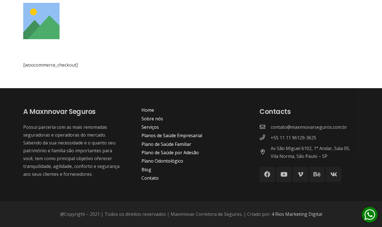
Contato (150, 178)
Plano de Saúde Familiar (166, 144)
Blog (146, 170)
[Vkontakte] (333, 174)
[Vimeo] (300, 174)
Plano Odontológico (162, 161)
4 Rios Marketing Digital (297, 214)
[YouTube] (284, 174)
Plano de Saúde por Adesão (170, 152)
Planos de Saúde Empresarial (172, 135)
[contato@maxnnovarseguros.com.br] (265, 127)
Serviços (150, 127)
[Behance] (317, 174)
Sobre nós (152, 119)
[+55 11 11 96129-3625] (265, 138)
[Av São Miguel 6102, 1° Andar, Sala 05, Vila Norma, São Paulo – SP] (265, 152)
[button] (355, 25)
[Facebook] (267, 174)
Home (148, 110)
